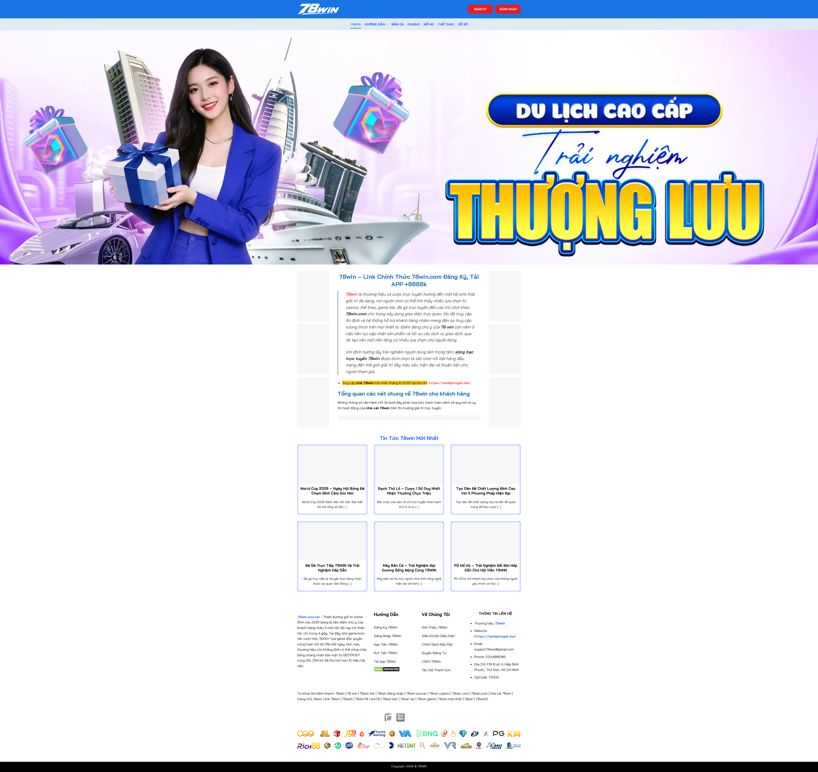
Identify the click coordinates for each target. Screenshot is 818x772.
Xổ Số (463, 24)
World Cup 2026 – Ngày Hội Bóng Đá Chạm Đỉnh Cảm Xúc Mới (332, 490)
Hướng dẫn (374, 24)
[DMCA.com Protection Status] (387, 669)
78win (339, 693)
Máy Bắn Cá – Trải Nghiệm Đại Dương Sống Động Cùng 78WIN (409, 567)
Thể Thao (446, 24)
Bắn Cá (398, 24)
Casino (414, 24)
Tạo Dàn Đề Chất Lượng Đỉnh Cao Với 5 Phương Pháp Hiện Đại (485, 490)
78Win (355, 24)
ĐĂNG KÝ (480, 9)
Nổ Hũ (429, 24)
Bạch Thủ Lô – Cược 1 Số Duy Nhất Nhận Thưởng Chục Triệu (409, 490)
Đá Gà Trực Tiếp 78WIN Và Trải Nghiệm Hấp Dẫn (332, 567)
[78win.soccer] (318, 9)
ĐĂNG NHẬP (508, 9)
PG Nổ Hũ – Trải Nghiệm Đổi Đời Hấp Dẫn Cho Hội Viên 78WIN (485, 567)
